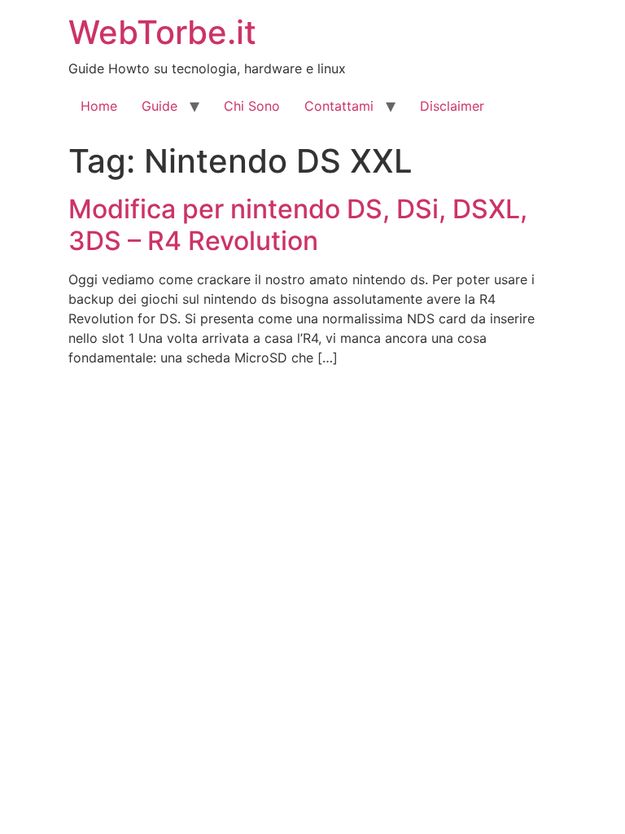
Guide (159, 106)
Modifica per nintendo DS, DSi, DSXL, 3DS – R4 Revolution (297, 224)
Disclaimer (452, 106)
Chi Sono (252, 106)
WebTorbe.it (162, 32)
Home (99, 106)
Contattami (339, 106)
